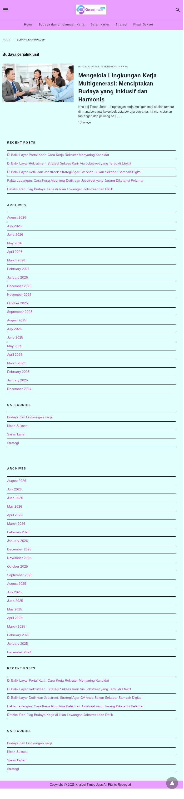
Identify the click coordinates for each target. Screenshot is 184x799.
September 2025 (19, 312)
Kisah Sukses (143, 24)
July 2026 (14, 226)
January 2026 (17, 277)
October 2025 (17, 303)
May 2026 (14, 243)
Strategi (121, 24)
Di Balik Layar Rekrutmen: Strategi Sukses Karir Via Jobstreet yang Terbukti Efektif (69, 163)
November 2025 (19, 294)
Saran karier (100, 24)
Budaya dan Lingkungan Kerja (62, 24)
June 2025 (15, 337)
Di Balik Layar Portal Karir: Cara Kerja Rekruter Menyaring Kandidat (58, 155)
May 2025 (14, 346)
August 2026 (16, 217)
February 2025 (18, 372)
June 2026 (15, 234)
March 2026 (16, 260)
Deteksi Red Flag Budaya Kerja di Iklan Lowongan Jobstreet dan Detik (60, 189)
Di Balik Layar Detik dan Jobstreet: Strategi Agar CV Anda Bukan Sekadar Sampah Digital (74, 172)
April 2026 (14, 252)
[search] (177, 9)
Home (28, 24)
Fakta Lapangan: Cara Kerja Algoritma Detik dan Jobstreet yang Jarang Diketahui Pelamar (75, 180)
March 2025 (16, 363)
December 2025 (19, 286)
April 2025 (14, 354)
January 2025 (17, 380)
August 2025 (16, 320)
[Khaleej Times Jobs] (91, 9)
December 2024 (19, 389)
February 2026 (18, 269)
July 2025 (14, 329)
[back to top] (172, 783)
